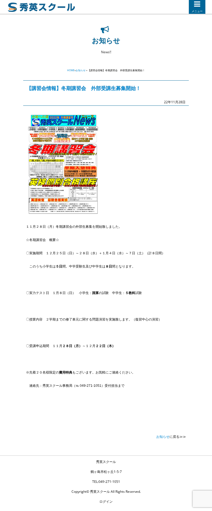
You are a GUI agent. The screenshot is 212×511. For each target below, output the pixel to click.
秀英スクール (106, 461)
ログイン (106, 501)
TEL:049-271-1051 (106, 481)
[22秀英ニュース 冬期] (63, 213)
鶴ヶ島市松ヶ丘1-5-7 (106, 471)
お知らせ (81, 70)
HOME (71, 70)
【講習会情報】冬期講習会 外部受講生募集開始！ (83, 88)
